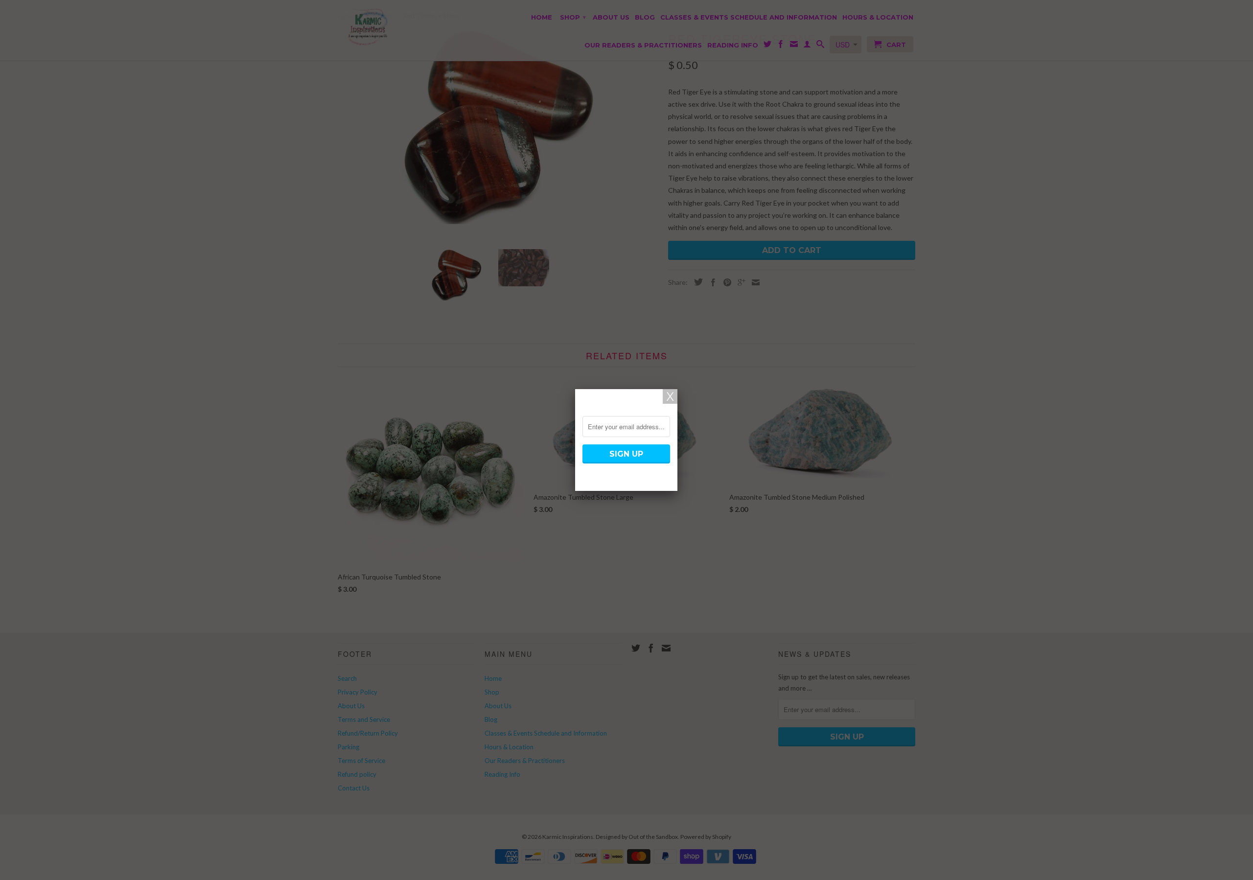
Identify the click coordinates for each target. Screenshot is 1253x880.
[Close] (670, 396)
